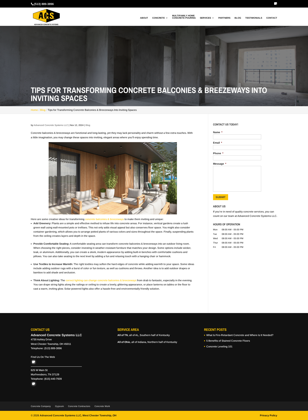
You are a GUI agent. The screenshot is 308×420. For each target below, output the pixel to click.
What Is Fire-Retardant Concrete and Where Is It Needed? (239, 335)
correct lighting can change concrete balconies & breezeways (101, 280)
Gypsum (59, 406)
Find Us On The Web (43, 357)
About (144, 18)
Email (217, 142)
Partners (224, 18)
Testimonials (253, 18)
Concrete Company (41, 406)
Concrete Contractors (79, 406)
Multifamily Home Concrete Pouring (184, 16)
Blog (238, 18)
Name (217, 132)
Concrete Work (102, 406)
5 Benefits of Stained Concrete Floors (228, 340)
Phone (218, 153)
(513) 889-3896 (44, 4)
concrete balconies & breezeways (104, 219)
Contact (271, 18)
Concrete (158, 18)
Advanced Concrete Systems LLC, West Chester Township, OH (78, 415)
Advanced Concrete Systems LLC (51, 125)
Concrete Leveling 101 (219, 346)
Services (205, 18)
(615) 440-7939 (53, 378)
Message (219, 163)
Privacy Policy (268, 415)
